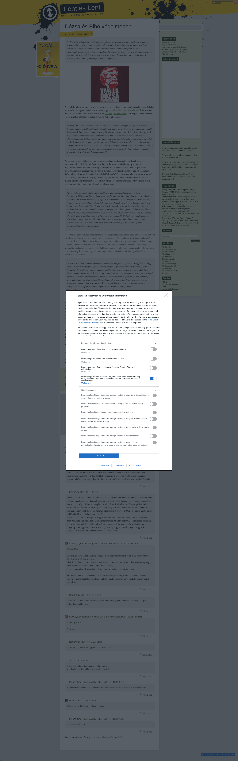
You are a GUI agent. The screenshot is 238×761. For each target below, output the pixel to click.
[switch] (153, 349)
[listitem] (119, 343)
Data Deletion (103, 465)
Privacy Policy (135, 465)
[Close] (166, 296)
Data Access (119, 465)
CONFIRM (99, 456)
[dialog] (119, 381)
